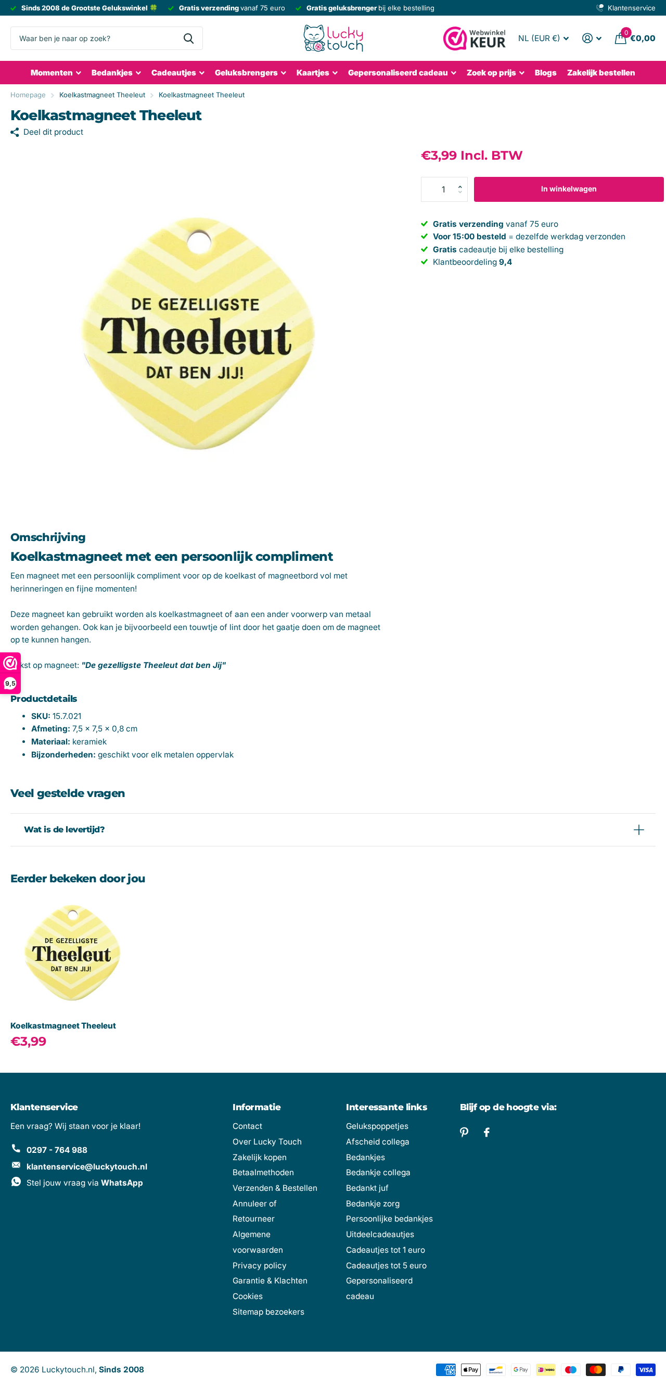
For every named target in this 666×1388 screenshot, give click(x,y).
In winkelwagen (569, 188)
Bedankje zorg (373, 1204)
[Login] (592, 38)
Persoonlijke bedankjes (389, 1219)
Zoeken (188, 38)
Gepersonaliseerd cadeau (398, 73)
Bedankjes (112, 73)
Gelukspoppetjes (377, 1126)
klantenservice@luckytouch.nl (87, 1167)
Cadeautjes (173, 73)
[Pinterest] (464, 1132)
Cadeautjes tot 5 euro (386, 1265)
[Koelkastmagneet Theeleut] (71, 952)
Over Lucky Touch (267, 1142)
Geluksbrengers (246, 73)
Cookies (248, 1296)
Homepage (28, 95)
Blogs (546, 73)
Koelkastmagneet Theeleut (63, 1026)
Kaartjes (313, 73)
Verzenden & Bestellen (275, 1188)
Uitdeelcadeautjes (380, 1234)
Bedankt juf (367, 1188)
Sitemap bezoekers (268, 1312)
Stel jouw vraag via (85, 1183)
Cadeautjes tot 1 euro (385, 1250)
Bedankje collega (378, 1172)
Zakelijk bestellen (601, 73)
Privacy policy (260, 1265)
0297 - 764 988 (57, 1150)
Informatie (256, 1107)
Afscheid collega (377, 1142)
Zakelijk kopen (260, 1157)
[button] (463, 180)
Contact (247, 1126)
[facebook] (487, 1132)
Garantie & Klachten (270, 1281)
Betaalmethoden (263, 1172)
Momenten (52, 73)
